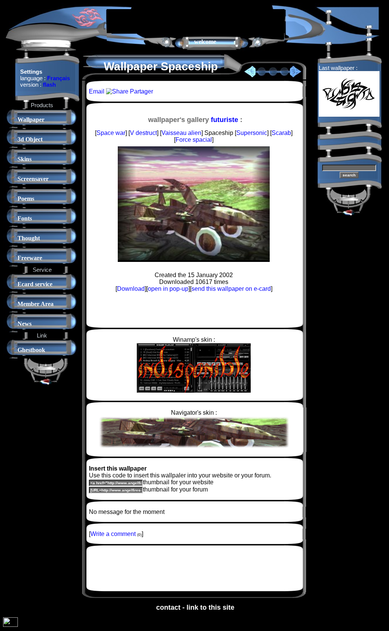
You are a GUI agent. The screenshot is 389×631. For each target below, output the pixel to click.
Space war (110, 133)
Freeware (29, 258)
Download (131, 288)
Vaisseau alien (181, 133)
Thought (28, 238)
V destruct (143, 133)
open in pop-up (168, 288)
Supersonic (251, 133)
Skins (24, 159)
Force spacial (194, 139)
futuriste (224, 120)
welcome (205, 41)
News (24, 323)
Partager (140, 91)
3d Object (30, 139)
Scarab (281, 133)
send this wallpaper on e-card (231, 288)
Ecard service (34, 284)
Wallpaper (30, 119)
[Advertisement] (196, 20)
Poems (25, 198)
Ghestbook (31, 350)
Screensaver (33, 179)
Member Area (35, 304)
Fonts (24, 218)
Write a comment (113, 534)
